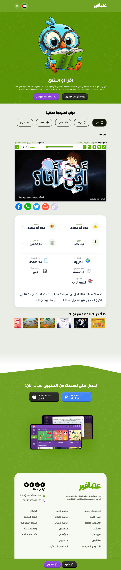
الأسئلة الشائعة (29, 534)
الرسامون (63, 540)
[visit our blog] (26, 484)
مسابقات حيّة (30, 528)
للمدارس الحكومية (91, 546)
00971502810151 (32, 500)
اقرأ (97, 122)
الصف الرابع (31, 142)
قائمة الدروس (61, 517)
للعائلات (97, 528)
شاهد (42, 122)
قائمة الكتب (62, 511)
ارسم (79, 122)
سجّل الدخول (95, 517)
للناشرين (96, 540)
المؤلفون (63, 534)
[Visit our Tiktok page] (32, 484)
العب (61, 122)
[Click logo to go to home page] (100, 6)
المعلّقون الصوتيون (58, 546)
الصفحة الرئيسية (92, 511)
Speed (85, 146)
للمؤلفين (96, 534)
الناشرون (63, 528)
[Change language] (24, 6)
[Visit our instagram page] (37, 484)
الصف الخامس (20, 142)
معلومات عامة (84, 142)
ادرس (22, 122)
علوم (93, 142)
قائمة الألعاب (61, 522)
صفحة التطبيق (30, 517)
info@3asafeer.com (30, 495)
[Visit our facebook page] (43, 484)
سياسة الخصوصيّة (28, 522)
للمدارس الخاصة (93, 522)
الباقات (33, 511)
